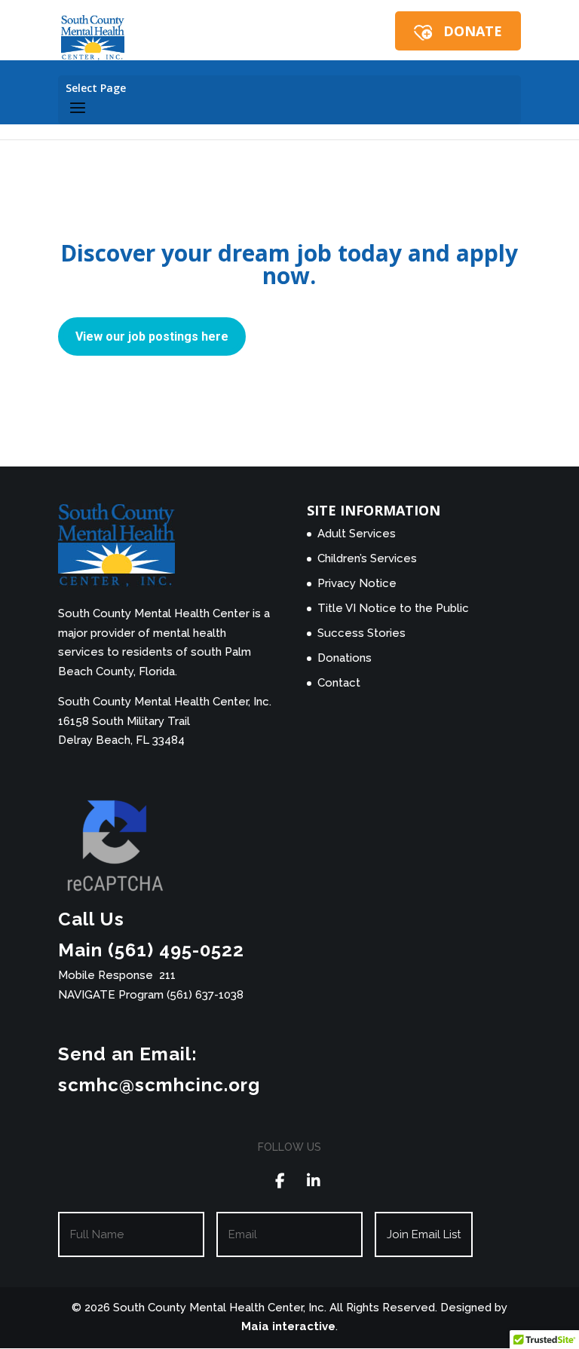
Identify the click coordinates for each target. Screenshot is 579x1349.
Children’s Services (367, 558)
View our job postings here (151, 336)
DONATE (472, 31)
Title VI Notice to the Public (393, 608)
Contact (338, 683)
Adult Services (356, 533)
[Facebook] (280, 1181)
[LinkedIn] (314, 1181)
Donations (344, 658)
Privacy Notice (357, 583)
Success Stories (361, 633)
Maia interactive (288, 1326)
